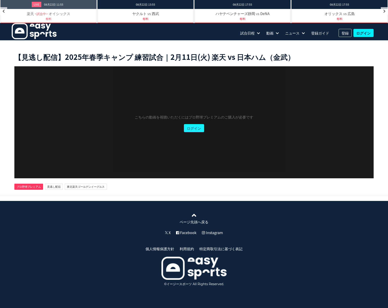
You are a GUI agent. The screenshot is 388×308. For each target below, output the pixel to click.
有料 (48, 19)
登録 (345, 33)
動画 (269, 33)
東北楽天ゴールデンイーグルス (86, 187)
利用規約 (187, 248)
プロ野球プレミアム (29, 187)
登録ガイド (320, 33)
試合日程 (247, 33)
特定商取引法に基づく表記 (220, 248)
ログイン (363, 33)
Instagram (214, 232)
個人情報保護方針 (160, 248)
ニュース (292, 33)
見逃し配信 (54, 187)
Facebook (187, 232)
